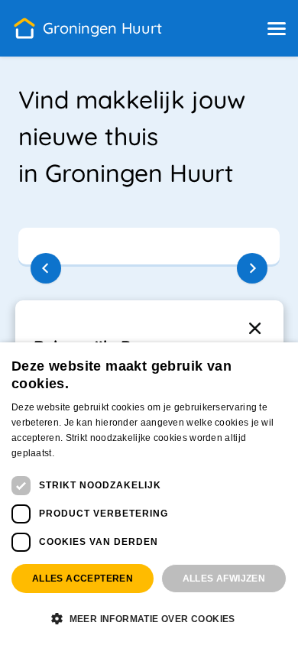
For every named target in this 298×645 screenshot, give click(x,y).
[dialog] (149, 493)
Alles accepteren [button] (82, 578)
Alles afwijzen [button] (224, 578)
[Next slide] (252, 268)
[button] (276, 28)
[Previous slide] (46, 268)
